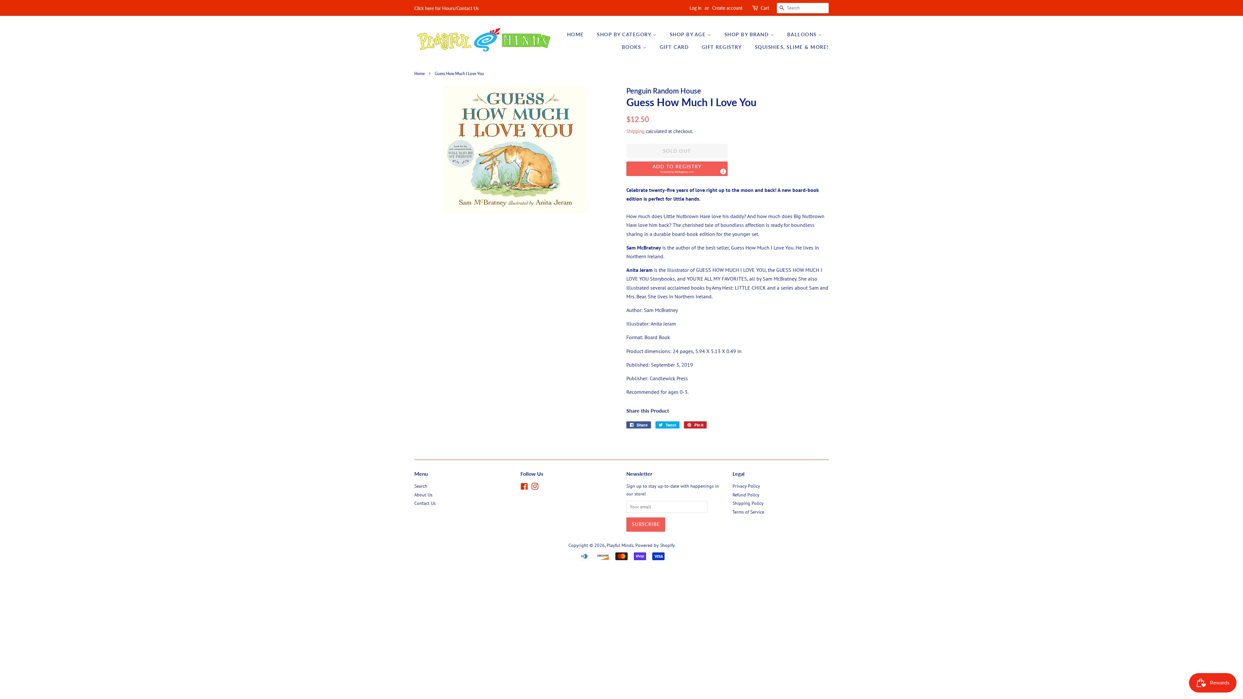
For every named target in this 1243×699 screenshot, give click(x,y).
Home (575, 34)
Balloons (803, 34)
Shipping (635, 131)
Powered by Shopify (655, 545)
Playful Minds (620, 545)
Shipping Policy (748, 503)
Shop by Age (689, 34)
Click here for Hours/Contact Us (446, 8)
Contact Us (425, 503)
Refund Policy (746, 495)
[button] (677, 168)
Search (420, 486)
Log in (695, 8)
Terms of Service (748, 512)
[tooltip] (723, 171)
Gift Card (674, 47)
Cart (765, 8)
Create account (727, 8)
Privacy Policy (746, 486)
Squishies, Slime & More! (792, 47)
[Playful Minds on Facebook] (524, 488)
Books (632, 47)
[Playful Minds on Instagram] (534, 488)
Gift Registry (722, 47)
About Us (423, 495)
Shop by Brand (747, 34)
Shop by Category (625, 34)
